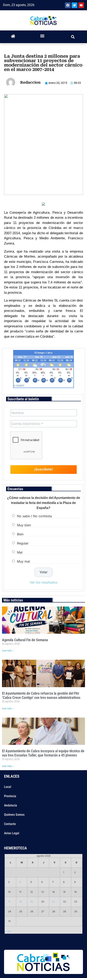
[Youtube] (81, 5)
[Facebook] (68, 5)
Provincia (10, 796)
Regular (23, 543)
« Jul (8, 931)
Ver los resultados (43, 582)
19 (31, 901)
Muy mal (23, 561)
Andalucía (10, 805)
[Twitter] (74, 5)
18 (20, 901)
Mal (19, 552)
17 (9, 901)
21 (53, 901)
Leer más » (7, 650)
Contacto (10, 824)
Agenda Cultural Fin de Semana (25, 640)
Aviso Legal (11, 833)
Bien (20, 534)
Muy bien (24, 525)
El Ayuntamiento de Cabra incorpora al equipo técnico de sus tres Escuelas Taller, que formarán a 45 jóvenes (43, 753)
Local (7, 787)
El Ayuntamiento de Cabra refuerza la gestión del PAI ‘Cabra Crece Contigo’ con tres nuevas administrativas (41, 695)
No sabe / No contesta (34, 516)
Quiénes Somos (14, 815)
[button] (42, 35)
